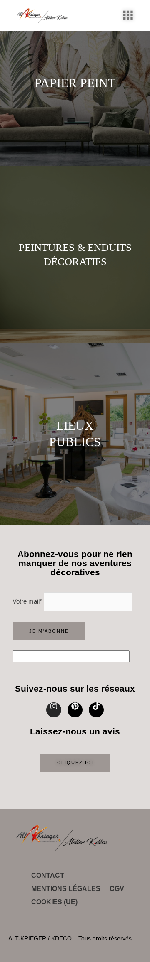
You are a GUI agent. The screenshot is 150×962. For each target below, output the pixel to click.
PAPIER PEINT (75, 83)
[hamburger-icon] (128, 15)
